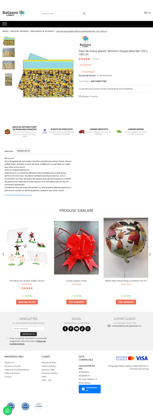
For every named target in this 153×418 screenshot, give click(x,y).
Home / (6, 31)
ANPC (44, 376)
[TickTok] (82, 328)
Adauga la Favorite (89, 96)
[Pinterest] (71, 328)
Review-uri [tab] (23, 150)
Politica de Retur (49, 366)
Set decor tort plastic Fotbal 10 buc (27, 280)
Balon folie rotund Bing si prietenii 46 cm (125, 280)
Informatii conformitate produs (18, 195)
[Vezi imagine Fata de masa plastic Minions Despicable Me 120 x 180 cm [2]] (8, 64)
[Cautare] (84, 13)
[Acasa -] (17, 13)
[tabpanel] (45, 77)
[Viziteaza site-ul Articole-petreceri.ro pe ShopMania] (39, 406)
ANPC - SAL (47, 380)
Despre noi (9, 362)
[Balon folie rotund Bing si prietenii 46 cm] (126, 248)
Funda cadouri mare (76, 280)
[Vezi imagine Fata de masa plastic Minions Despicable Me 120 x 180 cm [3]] (8, 79)
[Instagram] (88, 328)
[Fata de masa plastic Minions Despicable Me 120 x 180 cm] (45, 77)
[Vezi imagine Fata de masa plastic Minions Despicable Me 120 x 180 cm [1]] (8, 52)
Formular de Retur (50, 373)
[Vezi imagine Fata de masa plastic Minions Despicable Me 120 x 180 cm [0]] (8, 41)
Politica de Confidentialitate (16, 369)
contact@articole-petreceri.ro (126, 325)
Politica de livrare (12, 373)
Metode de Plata (49, 362)
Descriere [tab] (8, 151)
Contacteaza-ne (92, 389)
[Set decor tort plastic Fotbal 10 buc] (27, 247)
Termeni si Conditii (12, 366)
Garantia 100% (48, 369)
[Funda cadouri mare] (76, 247)
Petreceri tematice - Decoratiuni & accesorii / (33, 31)
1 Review (95, 58)
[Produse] (4, 24)
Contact (8, 376)
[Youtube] (76, 328)
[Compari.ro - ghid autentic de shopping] (11, 406)
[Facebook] (65, 328)
